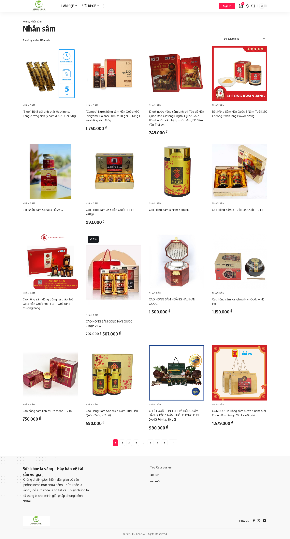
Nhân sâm (29, 105)
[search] (253, 6)
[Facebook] (254, 520)
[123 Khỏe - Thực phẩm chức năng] (39, 6)
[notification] (247, 6)
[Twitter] (258, 520)
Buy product (34, 123)
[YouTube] (264, 520)
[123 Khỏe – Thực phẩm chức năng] (36, 521)
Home (26, 21)
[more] (104, 6)
